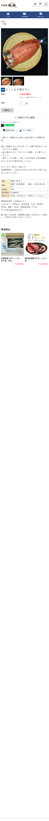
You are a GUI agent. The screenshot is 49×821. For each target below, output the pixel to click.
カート (40, 6)
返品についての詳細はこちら (12, 122)
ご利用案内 (24, 16)
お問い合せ (40, 16)
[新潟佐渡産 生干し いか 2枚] (36, 244)
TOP (8, 16)
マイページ (35, 6)
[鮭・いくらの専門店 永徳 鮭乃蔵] (9, 7)
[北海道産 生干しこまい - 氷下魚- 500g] (12, 244)
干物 (4, 24)
